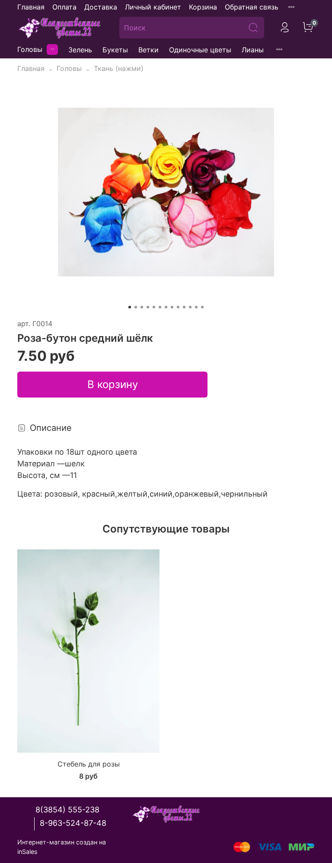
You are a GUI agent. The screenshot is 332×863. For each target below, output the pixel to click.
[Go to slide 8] (172, 307)
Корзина (203, 7)
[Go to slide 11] (190, 307)
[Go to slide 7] (166, 307)
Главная (31, 7)
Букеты (115, 49)
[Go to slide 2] (135, 307)
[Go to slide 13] (202, 307)
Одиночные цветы (200, 49)
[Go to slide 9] (178, 307)
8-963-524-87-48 (73, 823)
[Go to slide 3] (141, 307)
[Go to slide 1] (129, 307)
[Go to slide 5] (154, 307)
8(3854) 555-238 (67, 809)
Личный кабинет (153, 7)
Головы (29, 49)
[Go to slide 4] (148, 307)
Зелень (80, 49)
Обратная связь (251, 7)
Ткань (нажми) (119, 68)
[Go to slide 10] (184, 307)
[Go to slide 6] (160, 307)
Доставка (100, 7)
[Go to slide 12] (196, 307)
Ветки (148, 49)
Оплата (64, 7)
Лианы (253, 49)
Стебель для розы (88, 764)
